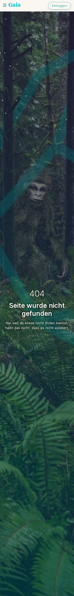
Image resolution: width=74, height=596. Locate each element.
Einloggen (59, 5)
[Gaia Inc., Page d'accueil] (14, 5)
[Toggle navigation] (4, 5)
